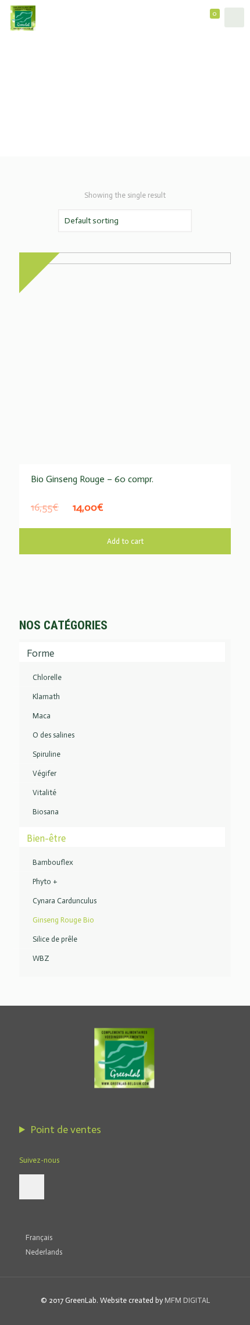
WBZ (41, 958)
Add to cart (125, 541)
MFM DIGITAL (187, 1300)
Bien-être (46, 838)
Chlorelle (47, 677)
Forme (40, 653)
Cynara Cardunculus (65, 900)
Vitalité (44, 792)
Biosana (46, 811)
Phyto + (45, 881)
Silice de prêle (55, 939)
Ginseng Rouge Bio (63, 920)
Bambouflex (53, 862)
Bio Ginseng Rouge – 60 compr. (92, 479)
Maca (42, 715)
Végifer (44, 773)
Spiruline (46, 754)
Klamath (46, 696)
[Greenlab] (23, 17)
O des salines (53, 735)
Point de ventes (65, 1129)
